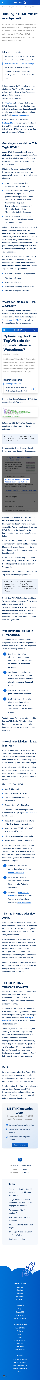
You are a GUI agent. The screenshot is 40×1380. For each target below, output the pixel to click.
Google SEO (20, 1312)
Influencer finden (20, 1318)
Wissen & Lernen (20, 1324)
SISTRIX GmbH (20, 1283)
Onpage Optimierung (24, 7)
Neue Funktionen (20, 1362)
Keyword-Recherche (16, 872)
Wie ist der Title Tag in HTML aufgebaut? (19, 60)
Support (20, 1356)
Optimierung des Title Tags (12, 320)
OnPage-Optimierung (20, 115)
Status (20, 1371)
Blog (20, 1337)
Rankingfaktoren (8, 123)
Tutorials (20, 1343)
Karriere (20, 1290)
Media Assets (20, 1349)
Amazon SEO (20, 1315)
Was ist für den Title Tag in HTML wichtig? (19, 64)
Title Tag (34, 7)
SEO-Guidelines (31, 813)
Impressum (20, 1299)
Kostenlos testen (20, 1145)
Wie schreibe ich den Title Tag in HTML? (18, 67)
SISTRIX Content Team (22, 1165)
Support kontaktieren (20, 1368)
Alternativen (20, 1346)
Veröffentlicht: (15, 1172)
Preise (20, 1309)
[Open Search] (38, 2)
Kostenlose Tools (20, 1340)
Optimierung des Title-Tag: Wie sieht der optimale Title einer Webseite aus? (21, 1192)
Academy (20, 1334)
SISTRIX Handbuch (20, 1359)
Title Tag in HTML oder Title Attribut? (17, 71)
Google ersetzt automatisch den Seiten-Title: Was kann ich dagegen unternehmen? (20, 1203)
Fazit (6, 79)
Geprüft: (16, 1169)
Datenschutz (20, 1296)
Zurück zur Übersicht (17, 1239)
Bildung (20, 1293)
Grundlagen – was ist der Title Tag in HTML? (20, 56)
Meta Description (24, 902)
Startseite (5, 7)
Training (20, 1331)
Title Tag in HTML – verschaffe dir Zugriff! (19, 75)
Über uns (20, 1287)
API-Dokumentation (20, 1365)
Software (20, 1305)
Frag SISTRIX (13, 7)
